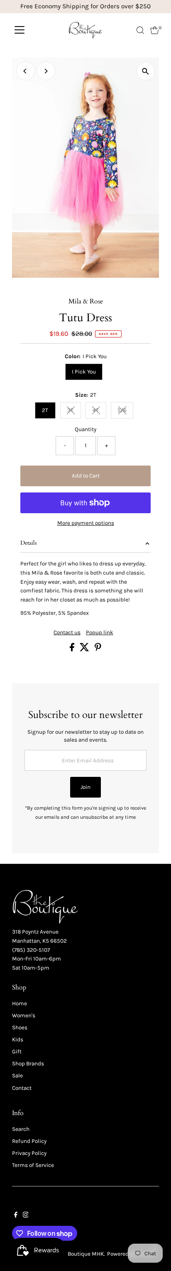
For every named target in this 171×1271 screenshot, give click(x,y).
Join (85, 787)
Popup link (99, 633)
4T (99, 411)
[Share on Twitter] (85, 649)
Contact (22, 1088)
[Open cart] (154, 30)
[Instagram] (26, 1216)
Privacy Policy (29, 1153)
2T (45, 410)
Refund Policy (29, 1141)
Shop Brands (28, 1063)
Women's (23, 1015)
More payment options (85, 523)
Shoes (19, 1027)
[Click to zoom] (145, 71)
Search (20, 1129)
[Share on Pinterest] (98, 649)
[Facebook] (16, 1216)
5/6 (125, 411)
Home (19, 1003)
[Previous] (25, 71)
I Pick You (84, 372)
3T (74, 411)
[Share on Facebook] (73, 649)
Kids (17, 1039)
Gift (17, 1051)
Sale (17, 1075)
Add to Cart (86, 476)
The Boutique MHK (80, 1254)
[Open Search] (140, 30)
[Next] (46, 71)
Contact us (67, 633)
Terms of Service (33, 1165)
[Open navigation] (19, 30)
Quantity (85, 429)
